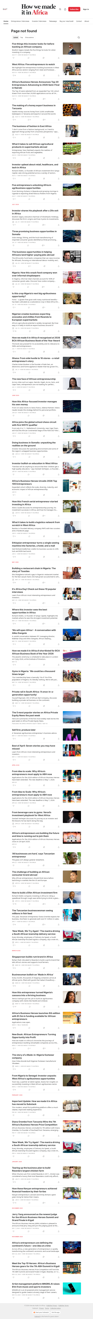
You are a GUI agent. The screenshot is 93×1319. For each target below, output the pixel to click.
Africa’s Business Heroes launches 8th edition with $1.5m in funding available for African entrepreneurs (36, 1016)
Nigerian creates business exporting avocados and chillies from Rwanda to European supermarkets (31, 317)
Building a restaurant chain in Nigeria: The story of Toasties (34, 570)
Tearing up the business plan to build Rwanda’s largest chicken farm (31, 1169)
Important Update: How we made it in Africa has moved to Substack (34, 1102)
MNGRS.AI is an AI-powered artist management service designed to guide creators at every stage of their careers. (34, 1291)
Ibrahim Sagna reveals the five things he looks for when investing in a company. (34, 51)
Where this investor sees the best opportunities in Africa (29, 611)
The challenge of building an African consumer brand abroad (31, 873)
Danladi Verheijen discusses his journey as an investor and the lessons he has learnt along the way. (35, 819)
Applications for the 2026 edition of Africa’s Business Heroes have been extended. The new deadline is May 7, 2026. (35, 778)
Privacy (41, 1308)
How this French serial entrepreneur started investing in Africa (35, 503)
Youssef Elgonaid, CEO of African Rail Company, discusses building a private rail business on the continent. (34, 699)
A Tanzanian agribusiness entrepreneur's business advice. (34, 733)
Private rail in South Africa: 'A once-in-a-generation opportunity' (33, 693)
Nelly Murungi (23, 1025)
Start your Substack (42, 1312)
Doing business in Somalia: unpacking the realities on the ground (34, 444)
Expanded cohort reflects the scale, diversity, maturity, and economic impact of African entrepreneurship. (35, 488)
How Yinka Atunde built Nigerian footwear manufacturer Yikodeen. (34, 1062)
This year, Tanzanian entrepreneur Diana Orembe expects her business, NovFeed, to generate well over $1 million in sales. (36, 917)
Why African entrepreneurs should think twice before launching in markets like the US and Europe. (32, 879)
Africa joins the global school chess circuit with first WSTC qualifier (34, 423)
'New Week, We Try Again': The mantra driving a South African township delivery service (36, 1144)
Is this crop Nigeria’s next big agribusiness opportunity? (34, 295)
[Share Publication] (65, 9)
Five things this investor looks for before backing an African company (33, 45)
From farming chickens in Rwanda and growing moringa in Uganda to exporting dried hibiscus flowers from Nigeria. (35, 192)
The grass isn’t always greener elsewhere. (28, 860)
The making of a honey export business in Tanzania (34, 107)
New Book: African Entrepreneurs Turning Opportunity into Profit (34, 1036)
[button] (6, 21)
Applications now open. (21, 1022)
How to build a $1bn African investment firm (34, 892)
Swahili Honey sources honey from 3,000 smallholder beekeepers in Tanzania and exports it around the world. (34, 112)
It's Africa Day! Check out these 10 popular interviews (34, 590)
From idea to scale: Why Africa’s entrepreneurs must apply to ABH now (32, 773)
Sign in (86, 9)
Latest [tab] (15, 37)
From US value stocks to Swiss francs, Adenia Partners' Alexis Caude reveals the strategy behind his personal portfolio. (36, 409)
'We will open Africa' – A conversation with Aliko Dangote (34, 631)
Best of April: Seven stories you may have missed (33, 747)
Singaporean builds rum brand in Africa (32, 956)
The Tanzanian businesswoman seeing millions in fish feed (32, 912)
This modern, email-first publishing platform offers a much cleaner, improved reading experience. (35, 1108)
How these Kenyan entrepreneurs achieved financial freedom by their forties (34, 1190)
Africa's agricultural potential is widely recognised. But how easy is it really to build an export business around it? (35, 324)
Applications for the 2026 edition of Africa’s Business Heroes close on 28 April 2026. (35, 840)
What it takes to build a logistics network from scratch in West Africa (36, 524)
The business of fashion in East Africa (31, 126)
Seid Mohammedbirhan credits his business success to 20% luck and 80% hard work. (35, 550)
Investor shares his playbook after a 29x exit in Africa (35, 212)
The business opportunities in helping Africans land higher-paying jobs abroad (33, 253)
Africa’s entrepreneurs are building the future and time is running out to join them (35, 834)
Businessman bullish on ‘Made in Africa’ (32, 974)
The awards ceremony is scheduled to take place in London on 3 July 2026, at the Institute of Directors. (35, 658)
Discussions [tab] (29, 37)
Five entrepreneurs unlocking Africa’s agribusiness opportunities (31, 186)
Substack (37, 1316)
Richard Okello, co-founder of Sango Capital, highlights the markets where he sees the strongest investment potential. (35, 617)
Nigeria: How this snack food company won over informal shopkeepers (34, 274)
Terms (47, 1308)
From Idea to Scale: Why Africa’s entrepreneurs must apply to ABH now (32, 793)
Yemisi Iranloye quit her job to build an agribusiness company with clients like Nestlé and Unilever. (32, 999)
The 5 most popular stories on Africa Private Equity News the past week (35, 714)
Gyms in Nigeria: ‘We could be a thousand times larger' (33, 672)
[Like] (13, 57)
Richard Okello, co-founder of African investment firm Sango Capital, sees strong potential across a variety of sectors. (35, 171)
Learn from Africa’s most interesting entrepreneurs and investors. (33, 596)
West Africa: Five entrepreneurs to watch (33, 64)
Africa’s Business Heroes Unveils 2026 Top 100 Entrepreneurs (34, 482)
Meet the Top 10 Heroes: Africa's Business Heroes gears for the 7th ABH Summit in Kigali (36, 1265)
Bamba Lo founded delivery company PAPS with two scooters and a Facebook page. (36, 529)
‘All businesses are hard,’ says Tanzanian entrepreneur (33, 855)
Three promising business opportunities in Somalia (34, 233)
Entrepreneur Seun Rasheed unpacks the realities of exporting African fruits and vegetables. (32, 151)
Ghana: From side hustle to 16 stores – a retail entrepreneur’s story (35, 359)
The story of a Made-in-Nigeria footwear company (33, 1056)
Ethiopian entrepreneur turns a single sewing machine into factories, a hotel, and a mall (35, 544)
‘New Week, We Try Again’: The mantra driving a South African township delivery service (36, 932)
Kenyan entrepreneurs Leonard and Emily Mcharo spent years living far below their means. (34, 1196)
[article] (46, 51)
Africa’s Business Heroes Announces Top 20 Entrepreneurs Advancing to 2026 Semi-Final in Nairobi (35, 85)
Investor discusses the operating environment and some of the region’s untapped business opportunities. (35, 450)
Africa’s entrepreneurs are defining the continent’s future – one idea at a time (32, 1244)
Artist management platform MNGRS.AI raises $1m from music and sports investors (36, 1285)
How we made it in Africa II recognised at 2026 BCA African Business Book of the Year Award (36, 339)
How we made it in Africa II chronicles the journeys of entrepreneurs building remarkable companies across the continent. (34, 1041)
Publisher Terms (63, 1306)
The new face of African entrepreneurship (34, 379)
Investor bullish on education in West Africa (35, 463)
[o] (72, 110)
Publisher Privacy (51, 1306)
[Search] (60, 9)
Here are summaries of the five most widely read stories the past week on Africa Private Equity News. (35, 719)
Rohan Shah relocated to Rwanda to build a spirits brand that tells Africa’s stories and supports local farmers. (35, 961)
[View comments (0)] (28, 57)
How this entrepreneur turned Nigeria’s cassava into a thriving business (32, 994)
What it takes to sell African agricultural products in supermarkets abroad (32, 145)
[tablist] (23, 37)
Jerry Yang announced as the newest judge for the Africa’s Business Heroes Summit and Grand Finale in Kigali (35, 1217)
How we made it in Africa (27, 55)
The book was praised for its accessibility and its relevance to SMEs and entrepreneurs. (35, 345)
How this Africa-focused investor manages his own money (34, 403)
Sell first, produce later (24, 730)
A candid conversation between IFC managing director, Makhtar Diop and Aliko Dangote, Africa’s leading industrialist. (33, 637)
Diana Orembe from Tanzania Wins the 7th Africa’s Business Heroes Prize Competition (34, 1123)
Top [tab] (21, 37)
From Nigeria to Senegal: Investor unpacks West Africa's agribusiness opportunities (34, 1077)
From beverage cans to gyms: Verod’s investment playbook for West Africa (31, 814)
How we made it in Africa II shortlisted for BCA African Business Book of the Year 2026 (36, 652)
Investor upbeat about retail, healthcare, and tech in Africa (35, 166)
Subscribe (74, 9)
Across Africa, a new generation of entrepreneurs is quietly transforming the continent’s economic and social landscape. (35, 1250)
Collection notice (55, 1308)
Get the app (56, 1312)
